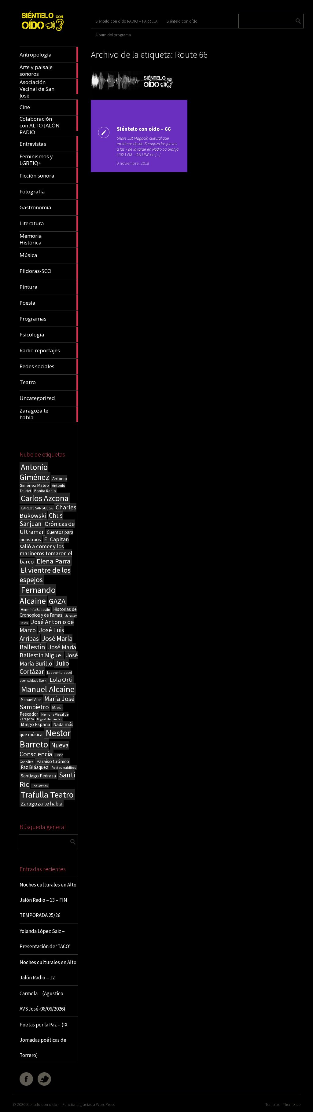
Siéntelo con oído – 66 (144, 128)
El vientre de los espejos (45, 574)
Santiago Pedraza (38, 776)
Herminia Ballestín (35, 609)
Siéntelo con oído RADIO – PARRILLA (126, 21)
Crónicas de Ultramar (47, 528)
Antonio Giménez (34, 472)
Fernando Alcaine (38, 595)
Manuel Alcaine (48, 689)
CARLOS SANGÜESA (37, 508)
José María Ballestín (46, 642)
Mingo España (35, 724)
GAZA (57, 601)
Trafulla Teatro (47, 794)
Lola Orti (61, 680)
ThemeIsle (291, 1104)
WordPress (105, 1104)
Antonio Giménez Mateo (43, 481)
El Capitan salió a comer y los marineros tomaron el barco (46, 550)
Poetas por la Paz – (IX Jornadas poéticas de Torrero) (44, 1040)
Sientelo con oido (41, 1104)
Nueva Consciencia (44, 749)
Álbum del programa (113, 35)
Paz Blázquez (34, 767)
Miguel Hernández (49, 719)
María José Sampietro (47, 703)
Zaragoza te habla (41, 803)
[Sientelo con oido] (42, 32)
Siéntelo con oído (182, 21)
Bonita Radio (45, 490)
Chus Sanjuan (41, 519)
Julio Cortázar (44, 667)
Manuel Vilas (31, 699)
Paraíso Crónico (52, 761)
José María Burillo (49, 659)
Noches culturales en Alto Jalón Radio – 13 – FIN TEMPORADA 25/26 (48, 900)
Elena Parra (54, 561)
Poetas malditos (63, 767)
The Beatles (40, 786)
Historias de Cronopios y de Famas (48, 612)
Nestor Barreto (45, 738)
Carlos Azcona (44, 498)
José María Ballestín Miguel (48, 651)
